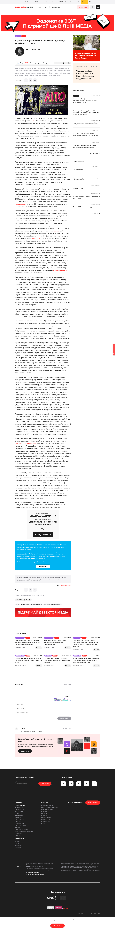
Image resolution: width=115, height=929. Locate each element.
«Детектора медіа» (65, 586)
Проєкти (18, 803)
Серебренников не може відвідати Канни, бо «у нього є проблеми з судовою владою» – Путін (28, 660)
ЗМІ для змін (19, 811)
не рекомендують (60, 270)
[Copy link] (35, 80)
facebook (17, 841)
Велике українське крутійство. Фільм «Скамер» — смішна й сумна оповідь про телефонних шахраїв (86, 112)
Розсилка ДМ (45, 821)
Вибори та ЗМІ (19, 823)
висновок (36, 238)
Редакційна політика (47, 805)
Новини (39, 7)
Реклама (44, 813)
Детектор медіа (18, 2)
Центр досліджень (51, 2)
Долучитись (43, 566)
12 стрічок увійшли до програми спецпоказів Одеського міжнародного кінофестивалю (85, 135)
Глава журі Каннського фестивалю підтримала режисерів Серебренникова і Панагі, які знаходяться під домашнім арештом (86, 643)
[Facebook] (26, 80)
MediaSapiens (29, 2)
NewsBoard (18, 817)
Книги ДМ (44, 811)
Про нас (44, 803)
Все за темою (94, 153)
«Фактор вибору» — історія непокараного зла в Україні (86, 197)
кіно (18, 604)
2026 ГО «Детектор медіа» (36, 874)
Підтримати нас (46, 817)
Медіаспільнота (20, 637)
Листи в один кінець (79, 169)
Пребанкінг (18, 813)
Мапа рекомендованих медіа (24, 831)
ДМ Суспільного (39, 2)
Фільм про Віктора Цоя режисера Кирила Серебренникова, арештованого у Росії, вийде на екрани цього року (86, 660)
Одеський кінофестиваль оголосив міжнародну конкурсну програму (84, 146)
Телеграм (18, 845)
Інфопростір (77, 637)
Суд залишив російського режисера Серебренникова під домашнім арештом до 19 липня (57, 660)
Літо (33, 121)
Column (24, 36)
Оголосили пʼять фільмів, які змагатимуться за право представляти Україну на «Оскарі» (85, 100)
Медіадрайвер (19, 815)
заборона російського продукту (53, 604)
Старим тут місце (78, 188)
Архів (43, 823)
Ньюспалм (18, 833)
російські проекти (37, 604)
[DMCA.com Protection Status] (50, 908)
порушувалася (20, 204)
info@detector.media (34, 872)
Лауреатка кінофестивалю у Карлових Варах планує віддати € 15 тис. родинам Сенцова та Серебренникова (27, 642)
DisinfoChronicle (63, 2)
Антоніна (84, 2)
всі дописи (95, 213)
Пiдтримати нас (92, 802)
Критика (18, 36)
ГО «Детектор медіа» (95, 2)
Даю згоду (57, 925)
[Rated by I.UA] (65, 908)
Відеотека (18, 821)
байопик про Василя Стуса (25, 443)
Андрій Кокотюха (33, 49)
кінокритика (25, 604)
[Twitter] (30, 80)
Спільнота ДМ (25, 751)
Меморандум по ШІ (47, 809)
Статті (45, 7)
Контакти (44, 815)
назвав (56, 231)
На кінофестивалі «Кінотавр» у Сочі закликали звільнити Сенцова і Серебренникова (55, 642)
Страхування (83, 7)
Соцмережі (19, 838)
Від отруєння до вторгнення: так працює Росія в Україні (86, 179)
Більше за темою (78, 90)
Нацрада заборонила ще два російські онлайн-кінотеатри (85, 124)
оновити (67, 696)
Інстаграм (18, 847)
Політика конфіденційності (49, 807)
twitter (17, 843)
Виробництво (77, 655)
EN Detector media (74, 2)
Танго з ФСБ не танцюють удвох (83, 207)
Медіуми (17, 835)
